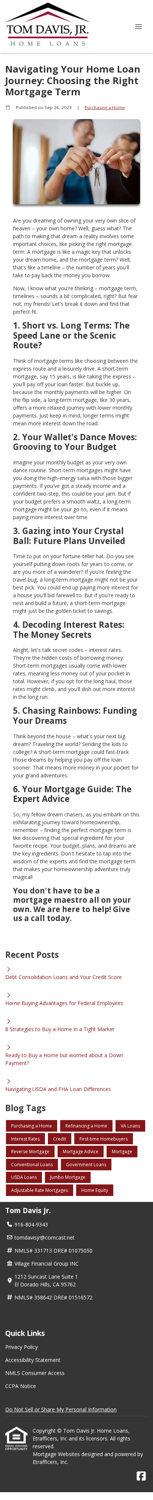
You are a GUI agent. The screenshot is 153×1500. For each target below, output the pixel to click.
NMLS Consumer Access (35, 1372)
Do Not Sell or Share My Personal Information (61, 1409)
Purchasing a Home (105, 107)
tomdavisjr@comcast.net (44, 1237)
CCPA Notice (20, 1385)
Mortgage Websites (57, 1454)
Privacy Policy (21, 1346)
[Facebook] (141, 1476)
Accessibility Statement (33, 1359)
